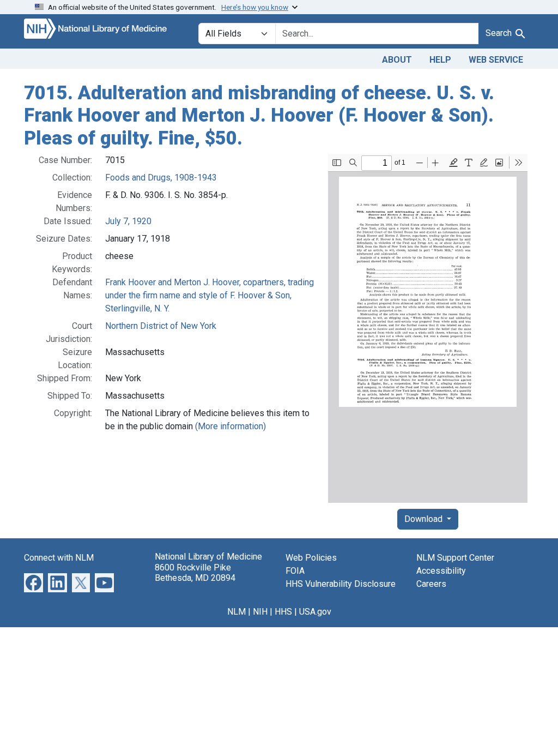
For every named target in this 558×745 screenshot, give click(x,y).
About (397, 60)
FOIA (295, 571)
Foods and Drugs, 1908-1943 (161, 177)
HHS (283, 611)
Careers (431, 584)
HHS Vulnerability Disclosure (341, 584)
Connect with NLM (59, 557)
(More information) (230, 426)
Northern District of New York (160, 326)
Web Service (496, 60)
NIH (260, 611)
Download (424, 519)
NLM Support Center (455, 557)
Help (440, 60)
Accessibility (441, 571)
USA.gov (315, 611)
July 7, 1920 (128, 221)
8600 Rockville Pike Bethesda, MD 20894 (195, 572)
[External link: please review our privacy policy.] (33, 582)
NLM (236, 611)
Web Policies (311, 557)
